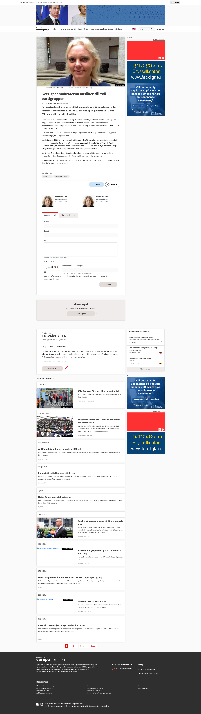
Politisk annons (159, 40)
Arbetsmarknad (101, 29)
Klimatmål (81, 29)
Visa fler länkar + (145, 369)
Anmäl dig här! (81, 314)
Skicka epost (62, 202)
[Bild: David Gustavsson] (55, 398)
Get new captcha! (45, 272)
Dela (98, 184)
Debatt (110, 29)
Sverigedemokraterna (61, 176)
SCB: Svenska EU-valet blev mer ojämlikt (98, 391)
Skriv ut (114, 184)
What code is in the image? (72, 266)
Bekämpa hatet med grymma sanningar (143, 348)
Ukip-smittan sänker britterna (140, 358)
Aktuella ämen (151, 669)
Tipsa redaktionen (68, 215)
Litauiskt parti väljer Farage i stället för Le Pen (61, 625)
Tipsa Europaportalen (145, 673)
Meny (159, 29)
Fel (45, 240)
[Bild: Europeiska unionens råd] (55, 528)
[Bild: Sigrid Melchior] (45, 599)
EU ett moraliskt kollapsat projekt (141, 337)
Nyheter (63, 29)
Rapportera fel (50, 215)
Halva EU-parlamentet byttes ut (54, 496)
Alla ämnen (119, 29)
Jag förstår (175, 2)
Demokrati (90, 29)
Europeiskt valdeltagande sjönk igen (56, 473)
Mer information (59, 2)
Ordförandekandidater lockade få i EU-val (59, 449)
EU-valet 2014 (47, 176)
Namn (46, 221)
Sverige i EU (71, 29)
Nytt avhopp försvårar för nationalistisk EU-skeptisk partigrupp (70, 577)
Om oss (155, 673)
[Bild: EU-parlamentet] (55, 426)
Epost (46, 231)
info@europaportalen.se (124, 669)
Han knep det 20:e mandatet (92, 601)
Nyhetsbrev (142, 669)
